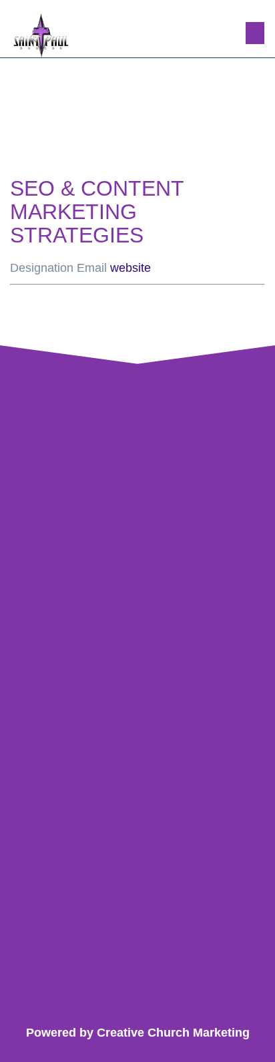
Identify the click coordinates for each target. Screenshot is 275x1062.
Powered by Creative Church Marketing (138, 1032)
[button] (255, 33)
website (130, 268)
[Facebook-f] (105, 1001)
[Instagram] (137, 1001)
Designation (41, 268)
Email (92, 268)
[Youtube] (170, 1001)
